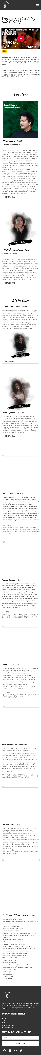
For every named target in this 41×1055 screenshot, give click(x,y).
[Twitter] (20, 1050)
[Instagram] (9, 1050)
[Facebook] (4, 1050)
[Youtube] (15, 1050)
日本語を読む (10, 197)
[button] (37, 5)
